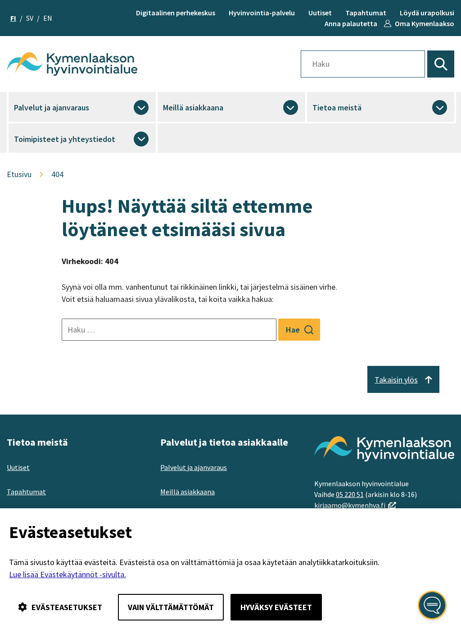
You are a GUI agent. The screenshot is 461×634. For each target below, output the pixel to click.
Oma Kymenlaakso (424, 23)
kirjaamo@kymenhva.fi (355, 505)
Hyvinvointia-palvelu (262, 12)
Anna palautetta (351, 23)
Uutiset (320, 12)
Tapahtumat (365, 12)
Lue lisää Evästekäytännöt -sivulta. (67, 574)
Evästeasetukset (67, 607)
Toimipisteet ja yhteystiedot (64, 139)
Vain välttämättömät (171, 607)
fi (13, 18)
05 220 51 (350, 494)
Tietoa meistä (337, 107)
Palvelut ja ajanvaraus (51, 107)
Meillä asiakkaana (193, 107)
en (47, 18)
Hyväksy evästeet (276, 607)
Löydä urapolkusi (427, 12)
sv (29, 18)
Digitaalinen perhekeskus (175, 12)
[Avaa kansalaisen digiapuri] (432, 605)
